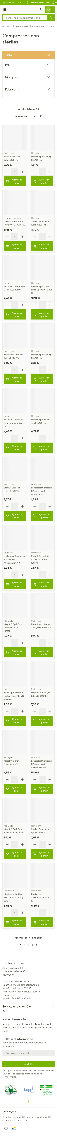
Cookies (6, 1120)
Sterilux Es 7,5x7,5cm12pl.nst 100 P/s (41, 897)
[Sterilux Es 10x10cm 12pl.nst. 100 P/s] (42, 202)
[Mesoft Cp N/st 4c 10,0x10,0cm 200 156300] (42, 537)
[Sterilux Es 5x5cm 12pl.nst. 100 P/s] (15, 469)
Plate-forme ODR (18, 1120)
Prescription (34, 1027)
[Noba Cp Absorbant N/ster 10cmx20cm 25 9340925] (15, 673)
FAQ (4, 1011)
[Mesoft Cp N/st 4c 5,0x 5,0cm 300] (15, 742)
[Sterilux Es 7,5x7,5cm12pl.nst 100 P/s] (42, 875)
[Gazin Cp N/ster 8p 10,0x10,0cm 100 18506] (15, 202)
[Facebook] (28, 1101)
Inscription (28, 1064)
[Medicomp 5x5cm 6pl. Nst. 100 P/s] (42, 335)
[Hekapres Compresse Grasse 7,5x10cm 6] (15, 267)
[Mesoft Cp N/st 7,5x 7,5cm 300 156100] (42, 673)
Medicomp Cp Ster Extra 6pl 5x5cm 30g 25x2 (14, 897)
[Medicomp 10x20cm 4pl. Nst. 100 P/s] (15, 335)
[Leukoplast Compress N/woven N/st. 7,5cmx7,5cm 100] (15, 537)
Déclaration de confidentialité (36, 1116)
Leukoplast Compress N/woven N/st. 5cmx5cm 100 (41, 491)
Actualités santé (43, 1024)
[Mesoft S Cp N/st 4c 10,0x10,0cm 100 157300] (15, 605)
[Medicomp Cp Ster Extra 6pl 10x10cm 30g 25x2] (42, 267)
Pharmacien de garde (14, 1027)
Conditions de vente (12, 1116)
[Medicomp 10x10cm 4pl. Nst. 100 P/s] (42, 400)
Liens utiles (28, 1024)
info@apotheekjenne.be (25, 984)
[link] (21, 945)
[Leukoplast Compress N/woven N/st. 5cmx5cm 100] (42, 469)
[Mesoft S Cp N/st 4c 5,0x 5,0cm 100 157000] (15, 810)
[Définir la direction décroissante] (41, 116)
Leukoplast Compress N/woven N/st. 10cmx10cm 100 (41, 764)
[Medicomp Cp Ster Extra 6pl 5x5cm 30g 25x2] (15, 875)
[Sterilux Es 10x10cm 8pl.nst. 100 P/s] (42, 810)
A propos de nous (12, 1024)
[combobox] (24, 17)
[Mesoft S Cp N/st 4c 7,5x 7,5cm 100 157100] (42, 605)
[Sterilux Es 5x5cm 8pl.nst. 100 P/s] (15, 137)
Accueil (5, 25)
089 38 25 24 (22, 981)
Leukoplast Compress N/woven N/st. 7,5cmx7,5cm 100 (14, 559)
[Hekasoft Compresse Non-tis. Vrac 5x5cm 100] (15, 400)
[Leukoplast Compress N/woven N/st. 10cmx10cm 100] (42, 742)
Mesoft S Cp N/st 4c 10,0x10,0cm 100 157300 (13, 627)
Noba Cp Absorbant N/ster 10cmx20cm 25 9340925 (14, 696)
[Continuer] (36, 945)
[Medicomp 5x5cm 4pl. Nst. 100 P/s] (42, 137)
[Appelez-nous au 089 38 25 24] (41, 9)
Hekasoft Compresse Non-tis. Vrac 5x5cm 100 (14, 423)
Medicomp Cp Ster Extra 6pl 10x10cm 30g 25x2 (41, 289)
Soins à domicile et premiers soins (29, 25)
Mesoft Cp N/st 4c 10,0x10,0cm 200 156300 (40, 559)
